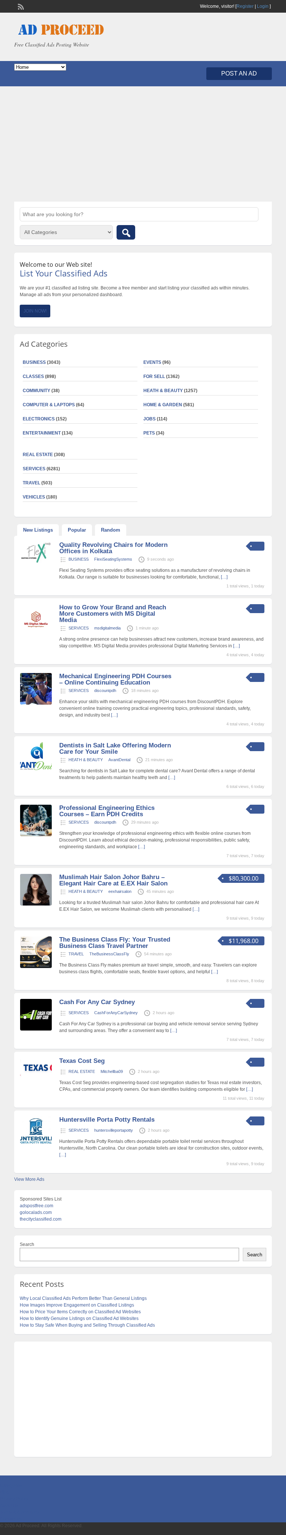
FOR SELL (154, 376)
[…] (224, 577)
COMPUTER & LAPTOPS (49, 404)
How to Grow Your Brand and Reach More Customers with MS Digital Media (112, 614)
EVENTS (152, 362)
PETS (149, 433)
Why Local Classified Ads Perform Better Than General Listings (83, 1298)
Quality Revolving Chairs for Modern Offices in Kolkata (113, 548)
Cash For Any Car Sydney (97, 1002)
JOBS (149, 419)
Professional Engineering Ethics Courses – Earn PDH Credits (107, 811)
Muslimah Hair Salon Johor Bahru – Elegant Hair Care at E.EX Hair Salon (113, 880)
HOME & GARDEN (162, 404)
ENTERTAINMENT (42, 433)
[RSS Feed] (20, 6)
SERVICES (79, 628)
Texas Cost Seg (82, 1060)
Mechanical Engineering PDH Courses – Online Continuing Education (115, 679)
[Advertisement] (143, 144)
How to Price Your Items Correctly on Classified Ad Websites (80, 1311)
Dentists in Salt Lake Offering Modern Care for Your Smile (115, 748)
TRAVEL (76, 954)
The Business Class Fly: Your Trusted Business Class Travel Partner (114, 942)
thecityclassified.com (40, 1219)
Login (262, 6)
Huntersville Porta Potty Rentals (107, 1119)
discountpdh (105, 690)
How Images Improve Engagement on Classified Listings (77, 1305)
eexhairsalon (119, 891)
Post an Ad (239, 73)
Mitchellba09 (112, 1071)
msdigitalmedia (107, 628)
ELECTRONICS (39, 419)
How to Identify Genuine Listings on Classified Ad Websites (79, 1318)
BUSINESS (79, 559)
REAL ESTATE (38, 454)
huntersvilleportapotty (113, 1130)
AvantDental (119, 759)
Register (245, 6)
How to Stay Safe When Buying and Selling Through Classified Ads (87, 1325)
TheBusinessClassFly (109, 954)
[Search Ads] (126, 232)
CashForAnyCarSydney (116, 1012)
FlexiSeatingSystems (113, 559)
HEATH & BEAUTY (163, 390)
